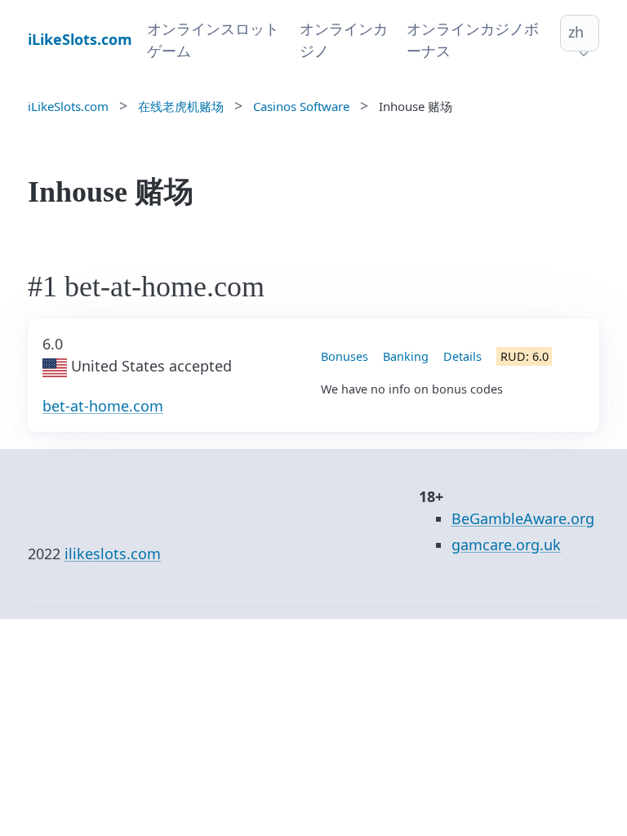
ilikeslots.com (112, 553)
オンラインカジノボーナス (473, 39)
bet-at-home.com (102, 406)
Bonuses (344, 356)
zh (576, 32)
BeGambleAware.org (522, 518)
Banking (406, 356)
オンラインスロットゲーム (213, 39)
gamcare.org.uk (506, 544)
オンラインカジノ (344, 39)
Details (462, 356)
